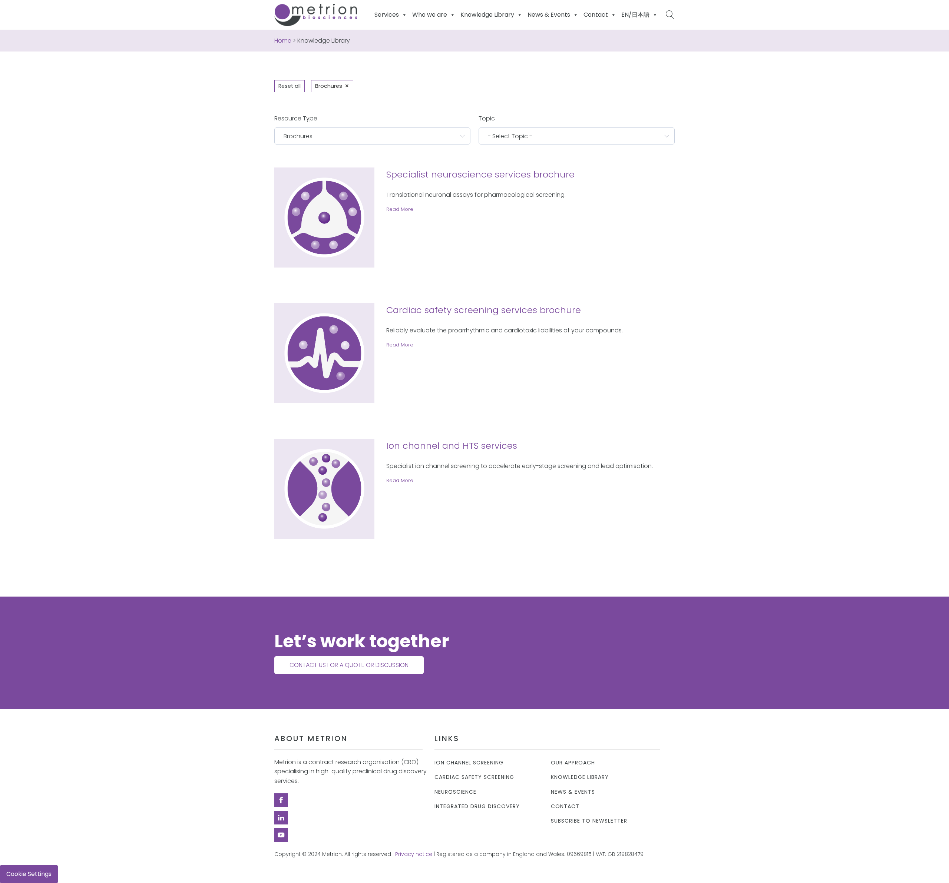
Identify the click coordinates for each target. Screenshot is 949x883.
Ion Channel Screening (468, 763)
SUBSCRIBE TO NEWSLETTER (589, 821)
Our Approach (573, 763)
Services (386, 14)
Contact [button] (595, 14)
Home (282, 40)
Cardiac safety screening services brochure (483, 310)
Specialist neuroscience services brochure (480, 174)
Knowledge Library (580, 777)
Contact (565, 806)
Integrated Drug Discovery (477, 806)
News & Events (549, 14)
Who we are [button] (429, 14)
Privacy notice (413, 854)
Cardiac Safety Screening (474, 777)
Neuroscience (455, 792)
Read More (399, 209)
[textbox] (368, 136)
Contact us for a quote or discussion (349, 665)
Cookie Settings (29, 874)
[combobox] (372, 136)
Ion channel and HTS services (451, 445)
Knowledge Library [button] (487, 14)
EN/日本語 (635, 14)
